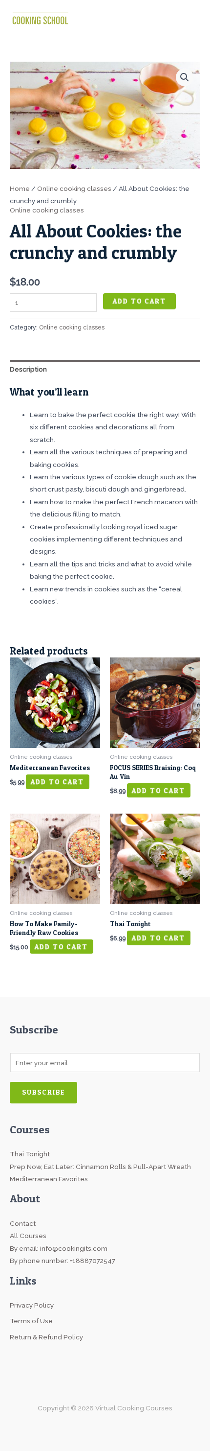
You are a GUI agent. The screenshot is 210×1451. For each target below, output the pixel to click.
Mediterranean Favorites (49, 1179)
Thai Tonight (30, 1154)
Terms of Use (31, 1321)
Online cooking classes (74, 188)
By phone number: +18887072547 (62, 1260)
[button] (184, 77)
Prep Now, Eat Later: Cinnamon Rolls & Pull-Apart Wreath (100, 1166)
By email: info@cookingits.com (58, 1248)
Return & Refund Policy (46, 1337)
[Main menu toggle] (190, 17)
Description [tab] (28, 369)
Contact (23, 1223)
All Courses (28, 1236)
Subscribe (43, 1092)
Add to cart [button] (57, 782)
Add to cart (139, 301)
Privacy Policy (32, 1305)
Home (20, 188)
